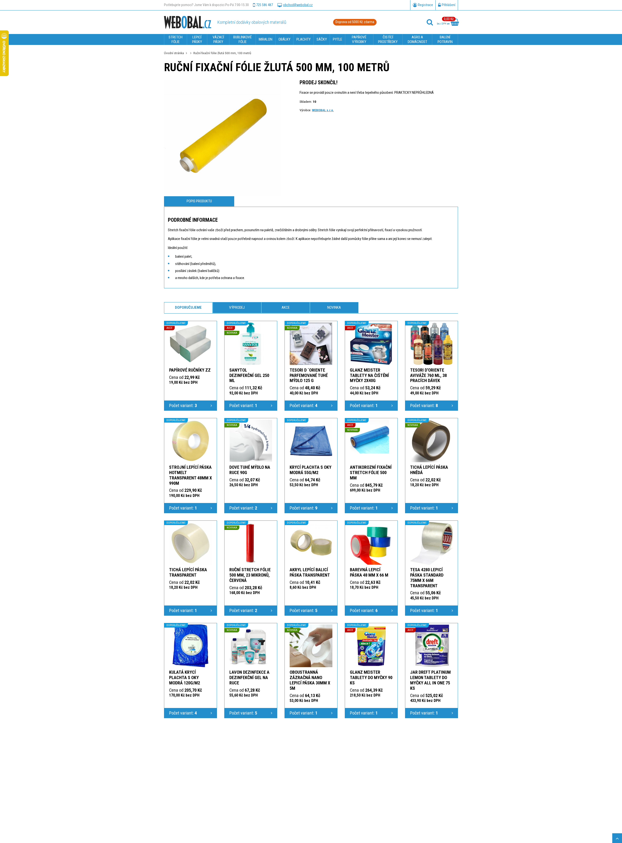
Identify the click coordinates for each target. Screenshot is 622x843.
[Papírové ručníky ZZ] (190, 343)
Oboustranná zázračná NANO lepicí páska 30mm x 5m (310, 680)
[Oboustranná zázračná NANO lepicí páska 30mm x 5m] (311, 645)
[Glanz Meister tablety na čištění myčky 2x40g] (371, 343)
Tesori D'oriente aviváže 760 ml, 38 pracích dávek (428, 375)
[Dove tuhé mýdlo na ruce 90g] (250, 440)
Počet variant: (183, 405)
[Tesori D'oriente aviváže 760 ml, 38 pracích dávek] (431, 343)
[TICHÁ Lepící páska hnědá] (431, 440)
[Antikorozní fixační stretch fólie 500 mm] (371, 440)
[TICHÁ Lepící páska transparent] (190, 543)
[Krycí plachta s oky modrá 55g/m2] (311, 440)
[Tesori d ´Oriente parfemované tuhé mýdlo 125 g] (311, 343)
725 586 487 (264, 5)
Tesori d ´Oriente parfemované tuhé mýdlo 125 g (309, 375)
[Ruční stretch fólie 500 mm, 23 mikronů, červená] (250, 543)
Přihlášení (448, 5)
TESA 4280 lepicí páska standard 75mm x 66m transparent (426, 577)
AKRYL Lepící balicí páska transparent (310, 572)
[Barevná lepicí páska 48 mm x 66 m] (371, 543)
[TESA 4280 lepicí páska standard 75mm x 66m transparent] (431, 543)
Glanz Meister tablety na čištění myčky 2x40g (369, 375)
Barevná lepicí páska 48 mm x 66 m (369, 572)
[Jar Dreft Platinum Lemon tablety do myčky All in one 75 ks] (431, 645)
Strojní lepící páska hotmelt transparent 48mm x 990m (190, 475)
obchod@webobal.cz (298, 5)
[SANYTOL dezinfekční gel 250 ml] (250, 343)
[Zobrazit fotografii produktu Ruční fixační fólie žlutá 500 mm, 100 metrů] (222, 138)
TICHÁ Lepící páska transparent (188, 572)
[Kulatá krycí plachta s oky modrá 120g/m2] (190, 645)
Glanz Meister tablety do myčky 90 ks (371, 677)
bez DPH (442, 23)
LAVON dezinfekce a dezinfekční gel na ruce (249, 677)
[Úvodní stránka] (187, 22)
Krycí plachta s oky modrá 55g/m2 (310, 470)
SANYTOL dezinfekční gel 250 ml (249, 375)
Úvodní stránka (174, 53)
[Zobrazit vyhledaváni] (430, 22)
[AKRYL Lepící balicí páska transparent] (311, 543)
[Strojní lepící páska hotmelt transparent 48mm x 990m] (190, 440)
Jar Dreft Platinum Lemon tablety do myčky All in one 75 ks (430, 680)
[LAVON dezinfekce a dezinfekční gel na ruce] (250, 645)
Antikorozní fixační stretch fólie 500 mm (371, 472)
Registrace (425, 5)
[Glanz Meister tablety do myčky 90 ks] (371, 645)
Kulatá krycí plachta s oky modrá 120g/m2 (184, 677)
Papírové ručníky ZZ (190, 370)
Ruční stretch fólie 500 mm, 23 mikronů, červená (250, 575)
